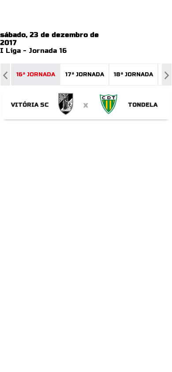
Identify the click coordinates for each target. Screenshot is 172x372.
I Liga (10, 51)
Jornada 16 (48, 51)
